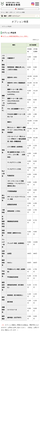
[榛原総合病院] (11, 5)
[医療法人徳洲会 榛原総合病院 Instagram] (32, 4)
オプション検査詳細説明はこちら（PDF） (15, 36)
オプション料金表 (6, 26)
